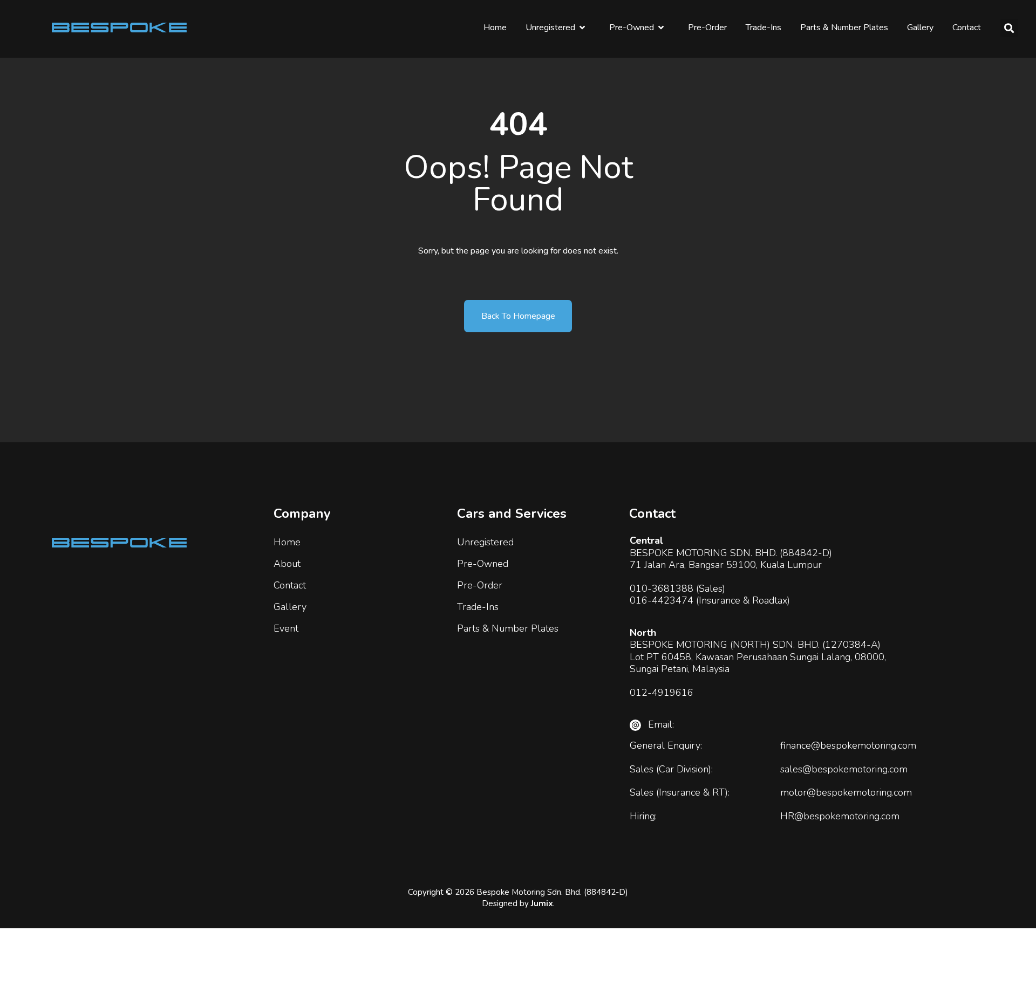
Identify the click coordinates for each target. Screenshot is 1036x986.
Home (495, 27)
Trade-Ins (763, 27)
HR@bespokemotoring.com (839, 816)
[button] (1009, 28)
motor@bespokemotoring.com (846, 792)
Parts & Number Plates (844, 27)
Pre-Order (707, 27)
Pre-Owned (631, 27)
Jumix (542, 903)
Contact (966, 27)
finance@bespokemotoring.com (848, 745)
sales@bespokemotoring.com (844, 769)
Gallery (920, 27)
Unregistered (550, 27)
